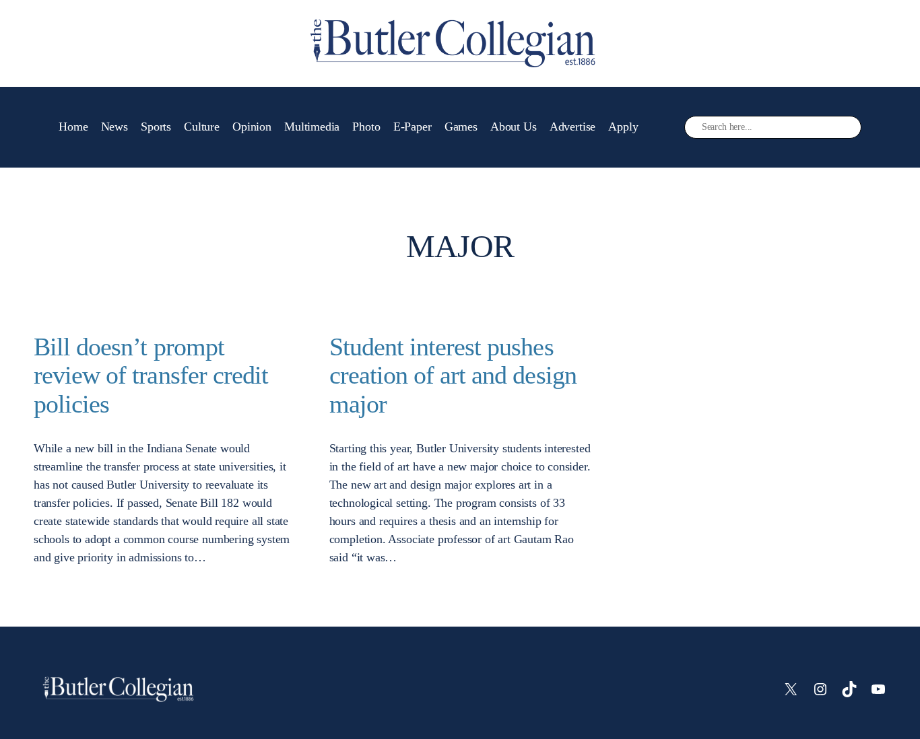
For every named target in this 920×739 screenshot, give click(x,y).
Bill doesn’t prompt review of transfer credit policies (151, 375)
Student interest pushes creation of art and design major (453, 375)
